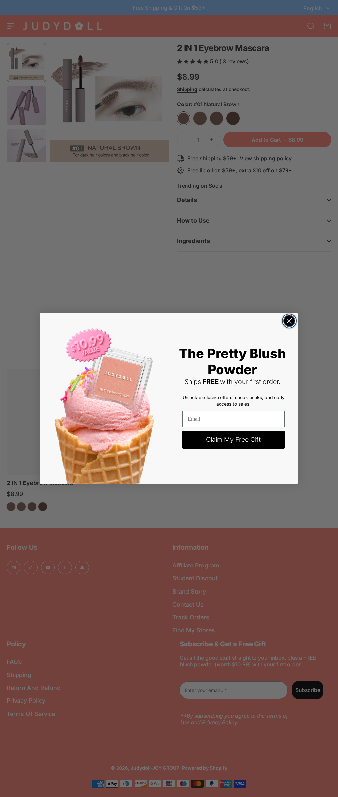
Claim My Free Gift (233, 439)
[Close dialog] (289, 321)
